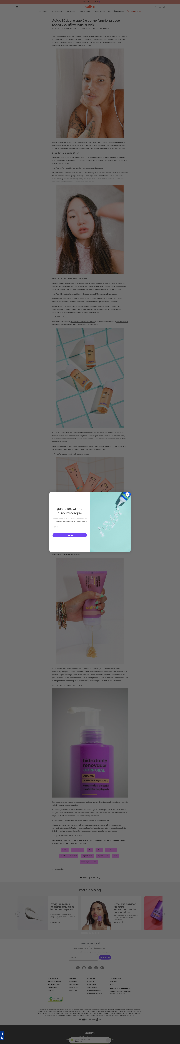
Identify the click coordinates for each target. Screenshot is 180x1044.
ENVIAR (70, 535)
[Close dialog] (127, 495)
